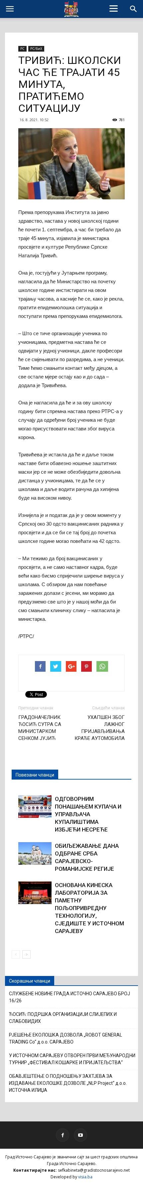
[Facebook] (62, 1135)
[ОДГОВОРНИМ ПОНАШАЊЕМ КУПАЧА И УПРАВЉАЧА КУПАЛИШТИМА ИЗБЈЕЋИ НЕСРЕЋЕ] (35, 806)
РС (22, 48)
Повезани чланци (35, 775)
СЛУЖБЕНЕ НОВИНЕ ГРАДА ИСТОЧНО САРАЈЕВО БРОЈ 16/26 (69, 997)
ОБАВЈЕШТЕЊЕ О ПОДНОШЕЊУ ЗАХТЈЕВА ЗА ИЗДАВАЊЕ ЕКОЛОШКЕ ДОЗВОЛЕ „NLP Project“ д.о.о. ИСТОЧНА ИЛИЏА (68, 1083)
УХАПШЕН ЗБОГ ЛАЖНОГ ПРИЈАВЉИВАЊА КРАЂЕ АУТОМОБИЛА (99, 727)
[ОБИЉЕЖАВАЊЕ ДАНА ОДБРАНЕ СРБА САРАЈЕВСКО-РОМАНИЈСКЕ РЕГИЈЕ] (35, 853)
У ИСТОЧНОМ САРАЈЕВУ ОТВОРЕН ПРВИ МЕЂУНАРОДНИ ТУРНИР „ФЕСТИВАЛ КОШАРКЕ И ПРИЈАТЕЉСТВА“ (72, 1059)
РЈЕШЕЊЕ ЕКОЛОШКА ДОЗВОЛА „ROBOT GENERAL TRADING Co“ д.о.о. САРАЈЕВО (65, 1038)
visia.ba (85, 1177)
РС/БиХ (36, 48)
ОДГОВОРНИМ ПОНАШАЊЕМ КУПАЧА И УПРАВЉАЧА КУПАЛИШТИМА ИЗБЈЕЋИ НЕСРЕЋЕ (88, 814)
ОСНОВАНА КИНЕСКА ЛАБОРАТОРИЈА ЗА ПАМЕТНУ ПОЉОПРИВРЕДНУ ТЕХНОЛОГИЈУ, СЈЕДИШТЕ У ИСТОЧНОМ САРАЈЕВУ (89, 908)
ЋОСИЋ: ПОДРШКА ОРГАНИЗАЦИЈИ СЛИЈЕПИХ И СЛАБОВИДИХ (63, 1018)
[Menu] (114, 8)
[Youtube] (80, 1135)
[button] (133, 9)
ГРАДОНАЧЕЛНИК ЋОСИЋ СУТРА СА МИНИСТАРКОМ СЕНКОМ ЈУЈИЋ (39, 727)
